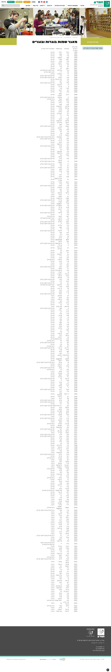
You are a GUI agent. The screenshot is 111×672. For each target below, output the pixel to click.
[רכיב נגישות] (107, 669)
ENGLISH (3, 2)
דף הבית (75, 37)
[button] (82, 5)
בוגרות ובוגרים (67, 37)
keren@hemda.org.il (98, 650)
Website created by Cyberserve (16, 659)
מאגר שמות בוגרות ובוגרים (56, 37)
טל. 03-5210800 (100, 647)
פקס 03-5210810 (100, 648)
